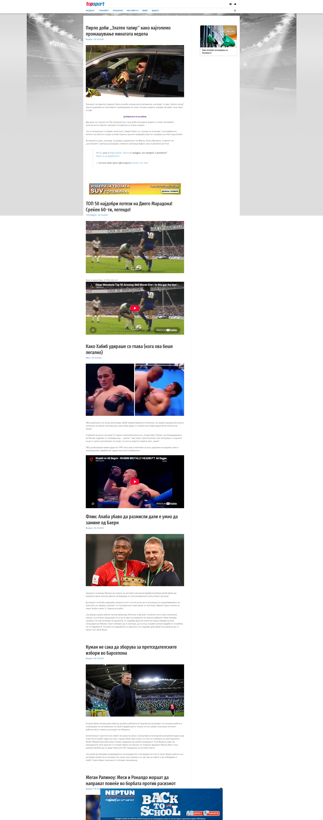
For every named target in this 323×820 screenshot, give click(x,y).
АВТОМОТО (133, 10)
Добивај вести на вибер (135, 116)
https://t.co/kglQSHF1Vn (107, 156)
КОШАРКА (118, 10)
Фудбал (89, 39)
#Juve (126, 153)
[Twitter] (235, 4)
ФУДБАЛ (90, 10)
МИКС (145, 10)
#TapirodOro (116, 153)
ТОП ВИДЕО (91, 215)
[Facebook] (230, 4)
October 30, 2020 (139, 163)
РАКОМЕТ (104, 10)
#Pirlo (99, 153)
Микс (88, 358)
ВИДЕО (155, 10)
